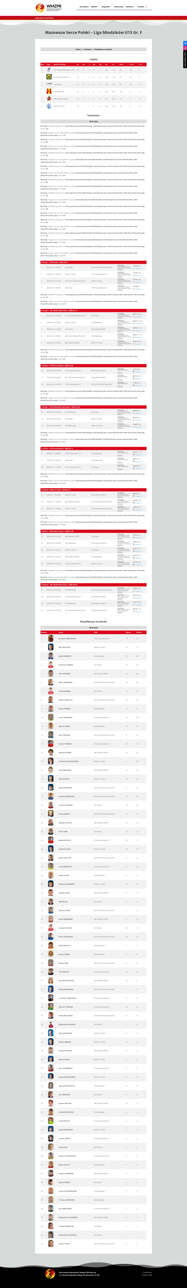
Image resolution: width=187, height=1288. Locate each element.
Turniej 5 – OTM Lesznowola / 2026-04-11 (57, 448)
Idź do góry (93, 121)
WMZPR (94, 7)
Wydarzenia (118, 7)
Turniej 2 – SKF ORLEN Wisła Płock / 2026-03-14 (59, 310)
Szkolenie (129, 7)
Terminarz (87, 49)
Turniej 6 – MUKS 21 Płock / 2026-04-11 (56, 490)
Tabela (78, 49)
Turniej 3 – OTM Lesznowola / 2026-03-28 (57, 366)
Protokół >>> (139, 269)
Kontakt (141, 7)
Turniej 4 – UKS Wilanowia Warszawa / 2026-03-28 (60, 407)
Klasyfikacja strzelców (103, 49)
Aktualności (84, 7)
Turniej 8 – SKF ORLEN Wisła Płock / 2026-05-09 (59, 585)
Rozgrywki (106, 7)
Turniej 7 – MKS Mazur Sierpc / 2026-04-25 (57, 531)
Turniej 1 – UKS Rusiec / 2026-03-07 (54, 262)
